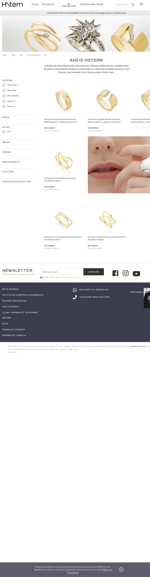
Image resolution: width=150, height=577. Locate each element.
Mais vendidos (13, 95)
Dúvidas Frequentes (14, 301)
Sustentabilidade (91, 4)
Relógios (48, 4)
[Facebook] (116, 273)
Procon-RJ (12, 352)
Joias (34, 4)
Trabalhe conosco (13, 330)
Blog (5, 324)
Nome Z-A (11, 106)
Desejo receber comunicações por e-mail (60, 277)
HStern (6, 318)
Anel (21, 55)
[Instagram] (126, 273)
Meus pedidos (10, 289)
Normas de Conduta (14, 335)
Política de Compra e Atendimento (23, 295)
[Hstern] (12, 4)
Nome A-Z (11, 101)
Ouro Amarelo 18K (34, 55)
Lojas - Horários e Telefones (20, 313)
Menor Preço (12, 85)
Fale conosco (10, 307)
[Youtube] (136, 273)
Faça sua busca (122, 4)
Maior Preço (11, 90)
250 (45, 55)
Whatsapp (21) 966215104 (94, 290)
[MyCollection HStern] (69, 5)
